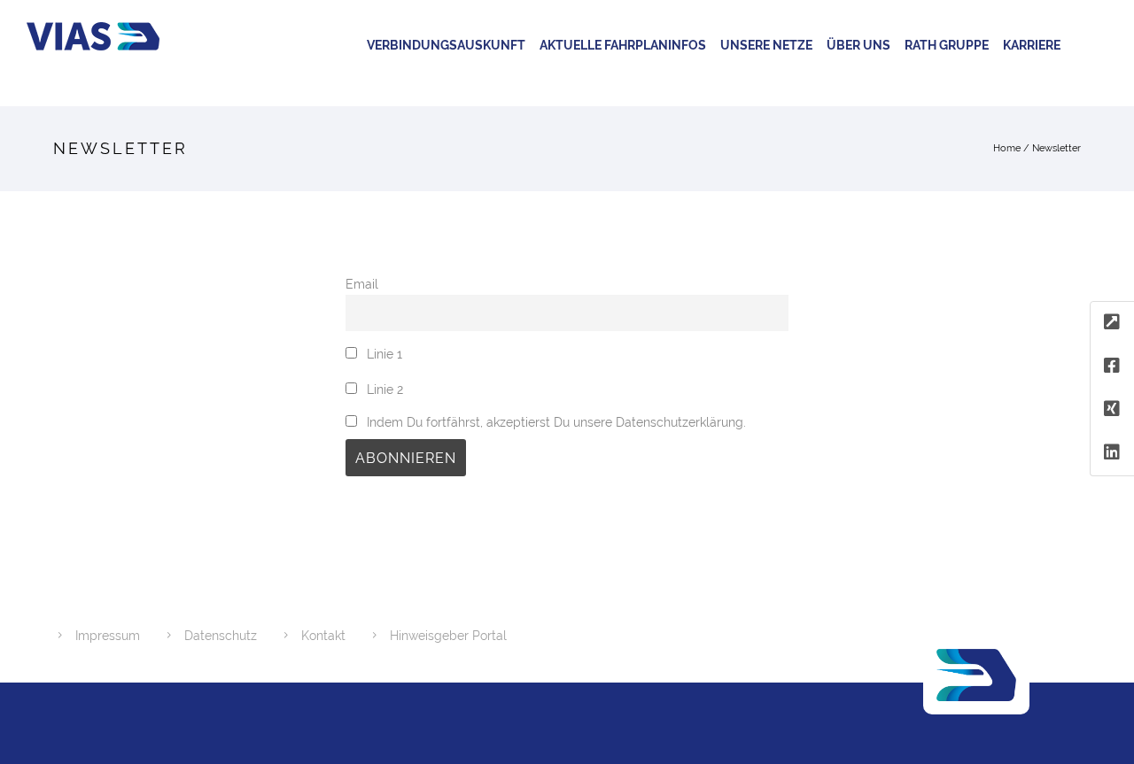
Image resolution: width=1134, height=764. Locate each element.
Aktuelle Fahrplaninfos (623, 45)
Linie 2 (383, 389)
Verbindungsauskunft (446, 45)
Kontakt (323, 636)
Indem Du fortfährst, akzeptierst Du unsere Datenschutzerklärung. (554, 421)
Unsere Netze (766, 45)
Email (362, 283)
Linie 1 (382, 353)
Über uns (858, 45)
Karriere (1031, 45)
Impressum (107, 636)
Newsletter (1056, 148)
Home (1007, 148)
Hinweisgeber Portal (448, 636)
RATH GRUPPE (947, 45)
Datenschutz (220, 636)
